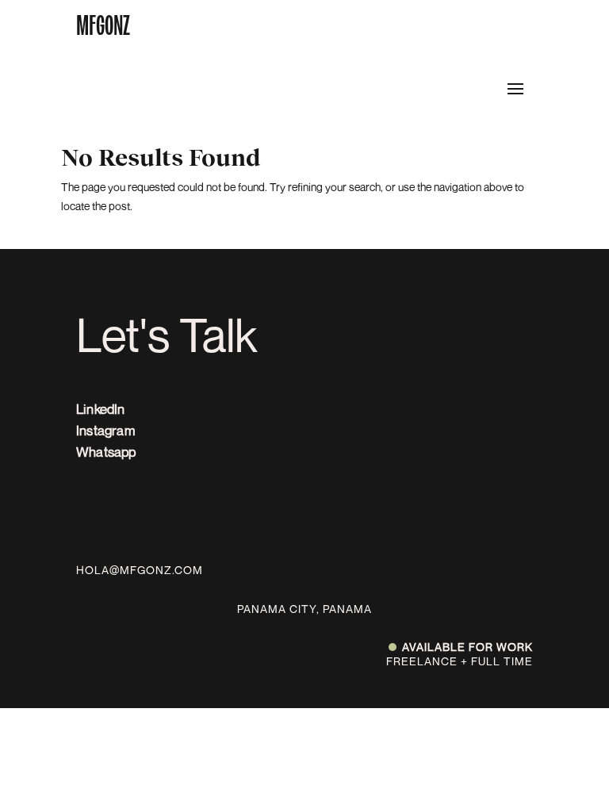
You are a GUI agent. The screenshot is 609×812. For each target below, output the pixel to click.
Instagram (105, 430)
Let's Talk (167, 334)
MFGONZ (103, 25)
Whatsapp (106, 451)
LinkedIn (100, 408)
